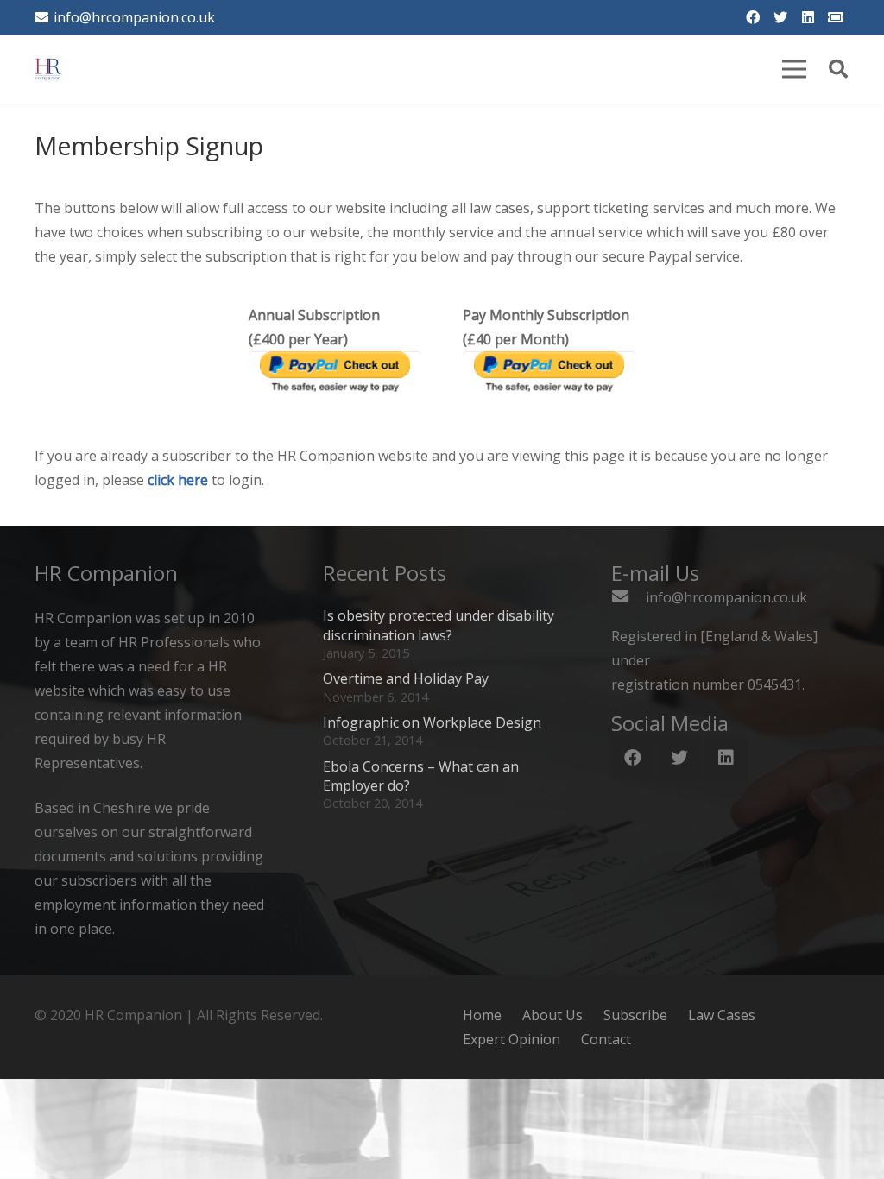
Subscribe (635, 1015)
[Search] (838, 69)
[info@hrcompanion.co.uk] (628, 597)
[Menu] (794, 69)
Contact (606, 1039)
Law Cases (721, 1015)
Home (482, 1015)
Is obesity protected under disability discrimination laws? (438, 625)
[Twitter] (780, 17)
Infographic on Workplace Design (432, 722)
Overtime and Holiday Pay (406, 678)
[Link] (48, 69)
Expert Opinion (511, 1039)
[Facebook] (753, 17)
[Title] (835, 17)
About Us (552, 1015)
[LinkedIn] (808, 17)
